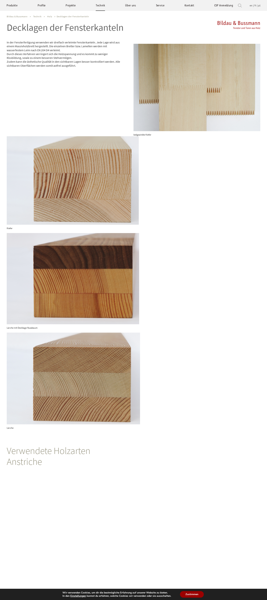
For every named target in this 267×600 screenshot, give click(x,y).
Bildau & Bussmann (238, 24)
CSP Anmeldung (223, 5)
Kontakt (189, 5)
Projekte (71, 5)
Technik (100, 5)
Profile (42, 5)
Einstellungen (78, 596)
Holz (49, 16)
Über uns (130, 5)
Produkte (12, 5)
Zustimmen (191, 594)
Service (160, 5)
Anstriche (24, 461)
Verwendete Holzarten (48, 450)
